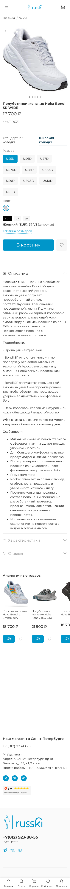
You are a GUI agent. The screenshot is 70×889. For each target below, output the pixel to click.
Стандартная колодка (13, 140)
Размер (9, 150)
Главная (9, 18)
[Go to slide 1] (29, 97)
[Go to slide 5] (40, 97)
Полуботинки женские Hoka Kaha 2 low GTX (42, 614)
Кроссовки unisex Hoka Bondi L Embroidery (15, 614)
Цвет (6, 201)
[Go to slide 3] (35, 97)
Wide (23, 18)
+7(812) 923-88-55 (20, 837)
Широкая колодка (46, 140)
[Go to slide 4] (37, 97)
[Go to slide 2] (32, 97)
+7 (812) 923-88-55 (17, 746)
